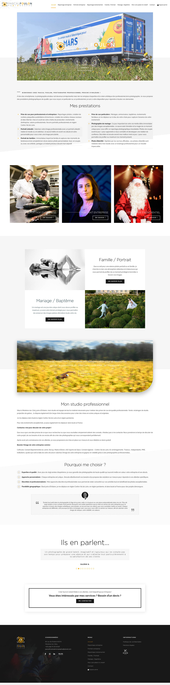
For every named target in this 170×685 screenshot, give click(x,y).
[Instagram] (49, 656)
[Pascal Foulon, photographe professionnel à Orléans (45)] (20, 640)
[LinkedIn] (54, 656)
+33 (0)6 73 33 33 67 (52, 649)
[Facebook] (45, 656)
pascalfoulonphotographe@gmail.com (58, 651)
